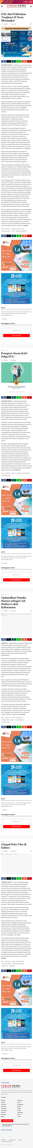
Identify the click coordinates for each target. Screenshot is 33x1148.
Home (2, 11)
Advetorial (7, 228)
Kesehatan (4, 1110)
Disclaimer (3, 1139)
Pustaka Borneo (6, 722)
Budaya (3, 1100)
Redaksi (6, 24)
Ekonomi (3, 1104)
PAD (13, 231)
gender (13, 473)
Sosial (19, 1110)
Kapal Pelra (5, 965)
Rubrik (19, 1108)
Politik (19, 1106)
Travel (19, 1116)
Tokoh (19, 1114)
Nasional (3, 1114)
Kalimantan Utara (6, 231)
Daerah (7, 11)
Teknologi (20, 1112)
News (6, 350)
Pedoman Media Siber (6, 1141)
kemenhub (12, 965)
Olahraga (19, 1100)
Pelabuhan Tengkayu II (21, 231)
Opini (18, 1102)
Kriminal (3, 1112)
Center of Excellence (17, 717)
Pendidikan (20, 1104)
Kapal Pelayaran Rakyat (18, 963)
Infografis (3, 1108)
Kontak (19, 1139)
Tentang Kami (12, 1139)
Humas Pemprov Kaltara (18, 228)
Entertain (3, 1106)
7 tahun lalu (13, 24)
